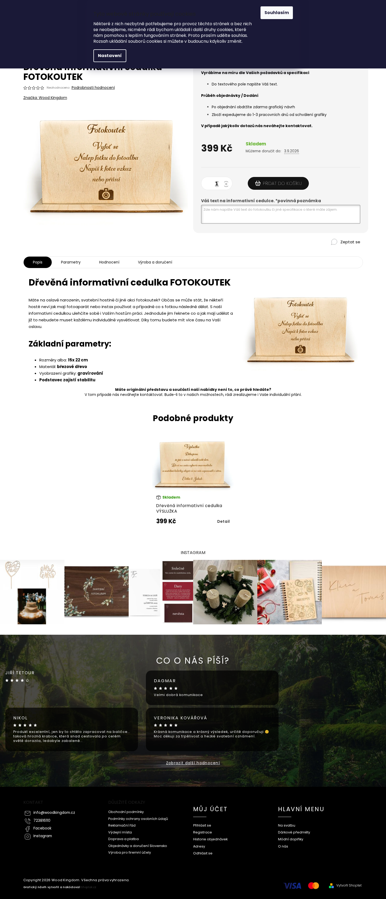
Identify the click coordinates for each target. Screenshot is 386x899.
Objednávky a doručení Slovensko (137, 846)
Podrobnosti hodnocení (93, 87)
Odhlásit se (202, 853)
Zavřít (336, 250)
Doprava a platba (123, 839)
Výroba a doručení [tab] (155, 262)
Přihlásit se (202, 825)
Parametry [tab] (71, 262)
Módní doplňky (290, 839)
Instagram (42, 836)
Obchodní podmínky (126, 812)
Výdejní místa (120, 832)
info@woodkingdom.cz (54, 812)
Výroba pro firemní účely (129, 852)
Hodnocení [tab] (109, 262)
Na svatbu (286, 825)
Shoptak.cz (88, 887)
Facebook (42, 828)
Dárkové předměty (294, 832)
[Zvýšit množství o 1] (227, 184)
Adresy (199, 846)
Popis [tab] (37, 262)
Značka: (45, 97)
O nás (283, 846)
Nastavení (110, 56)
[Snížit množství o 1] (218, 184)
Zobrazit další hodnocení (193, 763)
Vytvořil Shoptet (349, 885)
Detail (223, 521)
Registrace (202, 832)
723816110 (41, 820)
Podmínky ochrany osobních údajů (138, 818)
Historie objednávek (210, 839)
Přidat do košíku (282, 183)
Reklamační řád (122, 825)
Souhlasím (276, 13)
